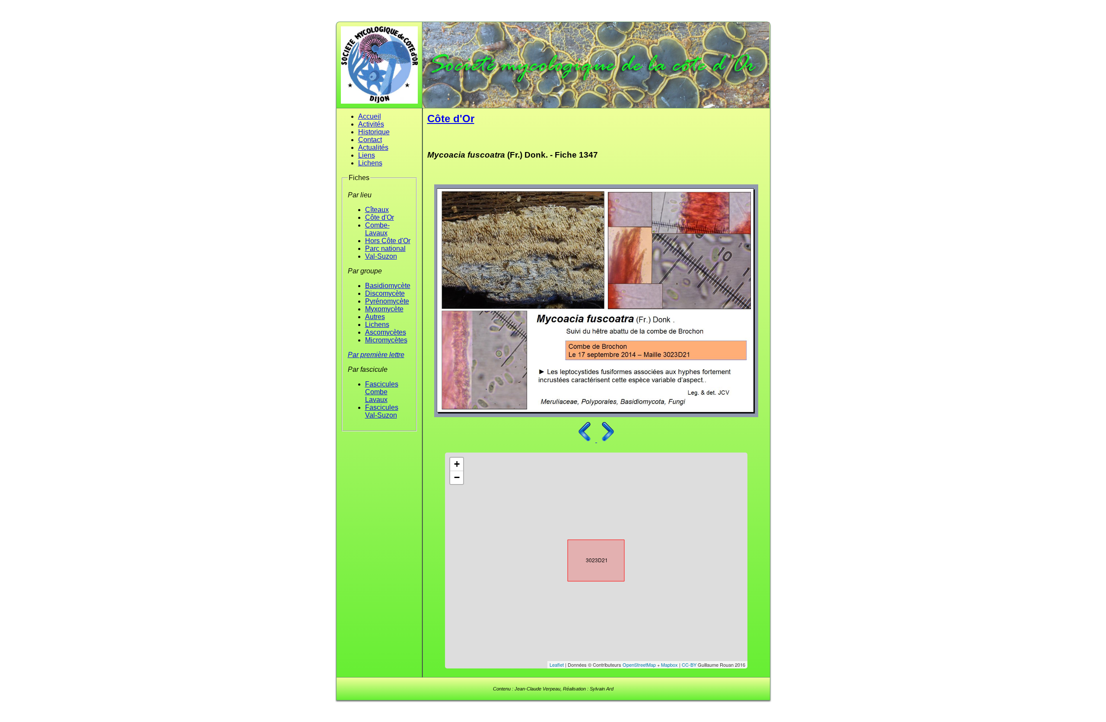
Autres (375, 316)
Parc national (385, 248)
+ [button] (457, 464)
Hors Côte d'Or (387, 240)
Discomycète (385, 293)
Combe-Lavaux (377, 229)
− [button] (457, 477)
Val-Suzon (381, 256)
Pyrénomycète (387, 301)
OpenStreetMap (639, 664)
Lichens (370, 163)
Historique (374, 132)
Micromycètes (386, 340)
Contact (370, 139)
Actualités (373, 147)
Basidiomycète (387, 285)
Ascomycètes (385, 332)
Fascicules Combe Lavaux (381, 391)
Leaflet (557, 664)
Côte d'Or (379, 217)
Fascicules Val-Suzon (381, 411)
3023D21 (588, 558)
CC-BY (689, 664)
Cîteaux (377, 209)
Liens (366, 155)
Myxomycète (384, 309)
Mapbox (669, 664)
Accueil (369, 116)
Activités (371, 124)
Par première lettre (376, 354)
